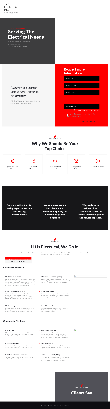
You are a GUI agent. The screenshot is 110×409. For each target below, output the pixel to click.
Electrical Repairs (11, 306)
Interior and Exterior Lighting (51, 277)
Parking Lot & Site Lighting (50, 355)
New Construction (12, 343)
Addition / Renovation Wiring (15, 291)
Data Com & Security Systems (16, 355)
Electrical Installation (13, 277)
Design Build (9, 330)
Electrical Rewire (47, 343)
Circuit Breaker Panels (49, 306)
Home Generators (47, 291)
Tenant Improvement (48, 330)
